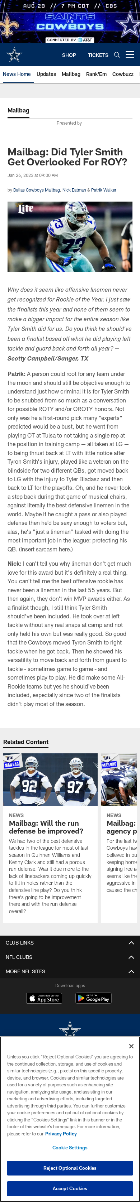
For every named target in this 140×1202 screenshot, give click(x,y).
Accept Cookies (70, 1188)
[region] (70, 1119)
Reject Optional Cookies (70, 1168)
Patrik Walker (103, 189)
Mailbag (18, 110)
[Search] (117, 54)
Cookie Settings (70, 1147)
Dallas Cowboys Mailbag (36, 189)
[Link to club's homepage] (14, 51)
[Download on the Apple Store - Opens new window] (44, 999)
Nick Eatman (74, 189)
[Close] (131, 1046)
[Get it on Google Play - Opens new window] (93, 1001)
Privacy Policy (61, 1133)
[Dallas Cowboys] (70, 1031)
